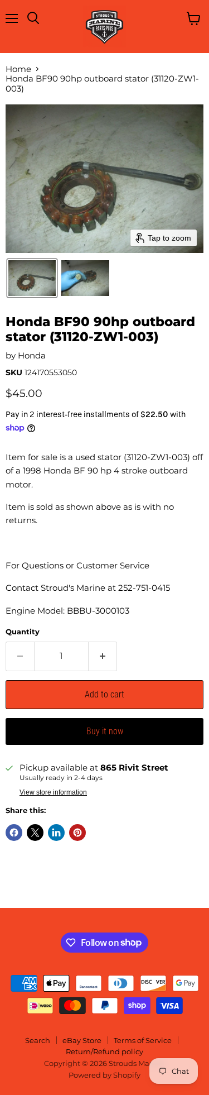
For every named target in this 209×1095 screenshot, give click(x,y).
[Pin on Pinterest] (77, 832)
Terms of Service (143, 1040)
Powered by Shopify (104, 1074)
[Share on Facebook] (14, 832)
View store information (53, 792)
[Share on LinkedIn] (56, 832)
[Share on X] (35, 832)
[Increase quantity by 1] (103, 656)
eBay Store (81, 1040)
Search (37, 1040)
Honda (32, 355)
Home (18, 69)
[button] (32, 278)
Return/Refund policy (104, 1051)
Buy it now (104, 731)
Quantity (23, 632)
